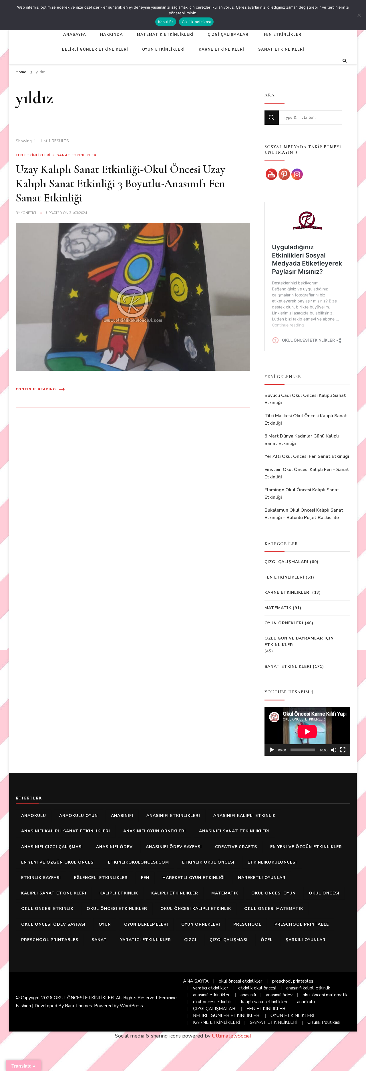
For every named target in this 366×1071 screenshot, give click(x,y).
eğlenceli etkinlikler (101, 877)
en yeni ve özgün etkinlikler (306, 847)
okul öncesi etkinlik (47, 908)
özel (266, 940)
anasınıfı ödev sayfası (174, 847)
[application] (307, 731)
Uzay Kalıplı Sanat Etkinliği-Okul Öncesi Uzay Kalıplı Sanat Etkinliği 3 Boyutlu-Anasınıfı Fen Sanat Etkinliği (120, 183)
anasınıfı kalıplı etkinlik (244, 815)
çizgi (190, 940)
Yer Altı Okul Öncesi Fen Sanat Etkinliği (306, 456)
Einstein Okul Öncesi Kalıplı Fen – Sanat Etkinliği (306, 473)
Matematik (277, 608)
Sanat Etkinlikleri (77, 155)
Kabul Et (165, 21)
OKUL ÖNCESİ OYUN (273, 893)
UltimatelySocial (231, 1035)
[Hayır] (359, 15)
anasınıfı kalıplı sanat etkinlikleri (65, 831)
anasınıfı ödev (114, 847)
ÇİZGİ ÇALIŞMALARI (229, 34)
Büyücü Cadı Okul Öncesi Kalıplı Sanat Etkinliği (305, 399)
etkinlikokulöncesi (272, 862)
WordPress (131, 1006)
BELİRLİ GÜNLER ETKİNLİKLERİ (95, 49)
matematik (224, 893)
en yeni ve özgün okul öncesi (58, 862)
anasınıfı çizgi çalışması (52, 847)
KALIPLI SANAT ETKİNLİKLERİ (53, 893)
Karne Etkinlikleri (287, 592)
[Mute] (334, 750)
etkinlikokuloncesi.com (138, 862)
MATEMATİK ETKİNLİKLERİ (165, 34)
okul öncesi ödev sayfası (53, 924)
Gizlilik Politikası (323, 1022)
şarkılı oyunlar (306, 940)
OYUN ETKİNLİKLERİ (163, 49)
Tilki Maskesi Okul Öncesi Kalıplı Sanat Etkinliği (305, 419)
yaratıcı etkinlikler (145, 940)
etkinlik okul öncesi (208, 862)
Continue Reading (36, 389)
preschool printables (49, 940)
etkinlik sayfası (41, 877)
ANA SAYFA (196, 981)
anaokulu (33, 815)
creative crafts (236, 847)
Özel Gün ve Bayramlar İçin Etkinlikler (299, 641)
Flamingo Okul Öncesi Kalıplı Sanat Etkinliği (301, 493)
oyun (105, 924)
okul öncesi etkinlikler (117, 908)
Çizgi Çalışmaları (286, 562)
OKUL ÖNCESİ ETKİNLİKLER (84, 998)
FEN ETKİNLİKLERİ (283, 34)
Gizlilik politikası (196, 21)
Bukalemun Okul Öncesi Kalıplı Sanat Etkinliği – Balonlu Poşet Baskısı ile (303, 514)
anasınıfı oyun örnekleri (154, 831)
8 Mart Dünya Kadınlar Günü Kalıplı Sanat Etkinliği (301, 440)
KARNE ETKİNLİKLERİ (221, 49)
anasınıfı (122, 815)
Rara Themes (78, 1006)
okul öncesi (324, 893)
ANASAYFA (74, 34)
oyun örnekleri (200, 924)
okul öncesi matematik (273, 908)
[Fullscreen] (343, 750)
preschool (247, 924)
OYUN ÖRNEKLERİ (283, 623)
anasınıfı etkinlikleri (173, 815)
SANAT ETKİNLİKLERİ (281, 49)
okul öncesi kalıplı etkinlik (195, 908)
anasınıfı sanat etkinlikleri (234, 831)
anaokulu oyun (78, 815)
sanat (99, 940)
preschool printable (301, 924)
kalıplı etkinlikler (174, 893)
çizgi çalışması (229, 940)
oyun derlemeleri (146, 924)
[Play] (272, 750)
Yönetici (28, 213)
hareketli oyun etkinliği (193, 877)
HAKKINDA (111, 34)
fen (145, 877)
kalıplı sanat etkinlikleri (264, 1002)
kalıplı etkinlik (119, 893)
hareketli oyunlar (262, 877)
